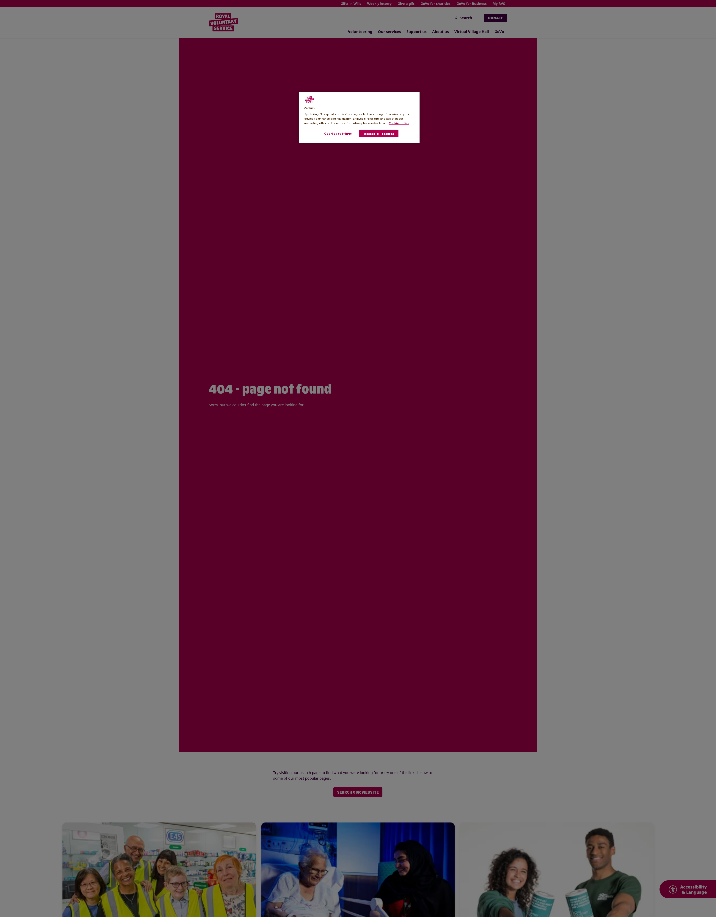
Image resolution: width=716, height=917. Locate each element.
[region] (359, 117)
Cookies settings (338, 133)
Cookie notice (399, 123)
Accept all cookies (379, 133)
